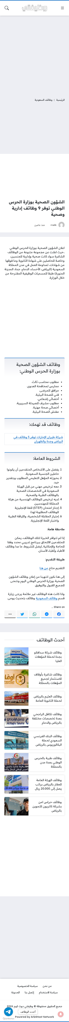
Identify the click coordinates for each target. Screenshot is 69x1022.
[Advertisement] (34, 54)
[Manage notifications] (61, 1014)
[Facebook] (59, 614)
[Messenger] (46, 614)
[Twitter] (22, 614)
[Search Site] (6, 8)
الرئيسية (60, 99)
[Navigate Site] (62, 8)
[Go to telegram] (8, 1011)
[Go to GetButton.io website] (8, 1018)
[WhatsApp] (34, 614)
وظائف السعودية (43, 99)
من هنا (44, 568)
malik (54, 224)
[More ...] (10, 614)
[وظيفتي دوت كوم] (34, 8)
